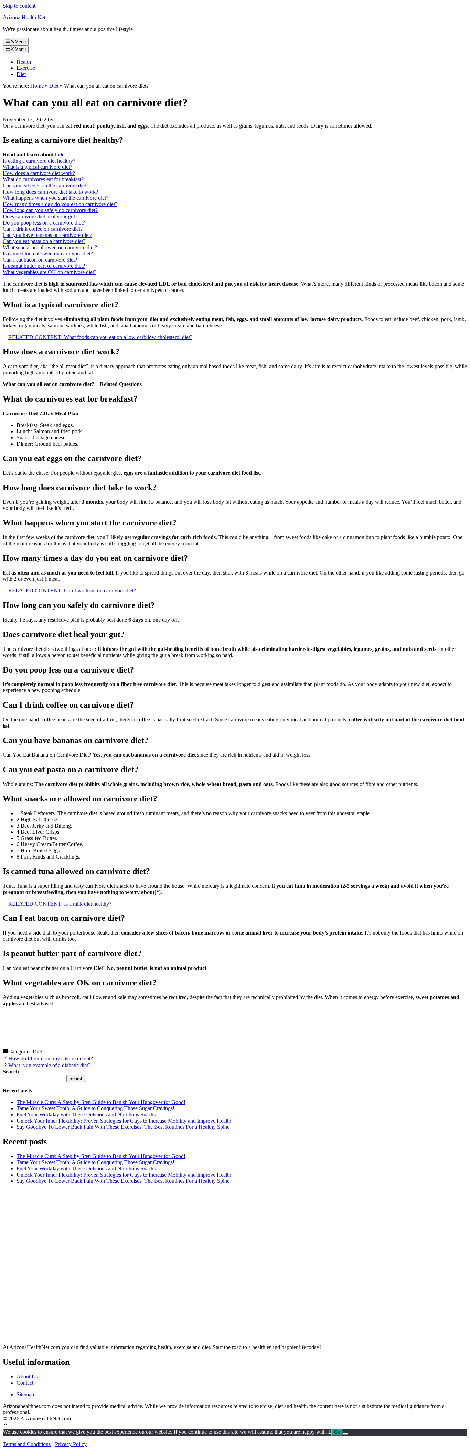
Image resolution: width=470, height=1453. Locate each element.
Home (37, 86)
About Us (27, 1376)
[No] (345, 1434)
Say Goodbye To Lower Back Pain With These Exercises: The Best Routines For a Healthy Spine (123, 1127)
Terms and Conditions (27, 1444)
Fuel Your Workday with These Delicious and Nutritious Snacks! (87, 1114)
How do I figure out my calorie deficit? (50, 1058)
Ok (337, 1432)
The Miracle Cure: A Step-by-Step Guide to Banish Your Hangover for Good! (101, 1102)
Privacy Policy (71, 1444)
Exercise (26, 68)
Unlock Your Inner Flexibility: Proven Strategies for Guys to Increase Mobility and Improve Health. (125, 1121)
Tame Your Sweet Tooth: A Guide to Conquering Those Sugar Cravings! (95, 1108)
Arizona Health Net (24, 17)
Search (76, 1078)
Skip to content (19, 6)
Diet (21, 74)
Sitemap (25, 1394)
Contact (25, 1383)
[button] (5, 1425)
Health (24, 62)
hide (59, 154)
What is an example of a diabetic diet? (49, 1065)
